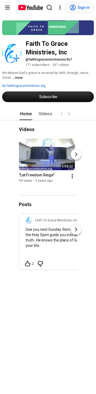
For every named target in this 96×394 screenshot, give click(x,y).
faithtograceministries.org (25, 86)
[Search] (49, 7)
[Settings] (60, 7)
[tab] (25, 113)
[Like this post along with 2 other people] (27, 263)
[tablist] (48, 113)
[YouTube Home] (30, 7)
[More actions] (72, 176)
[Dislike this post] (40, 263)
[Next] (76, 154)
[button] (69, 113)
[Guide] (7, 7)
